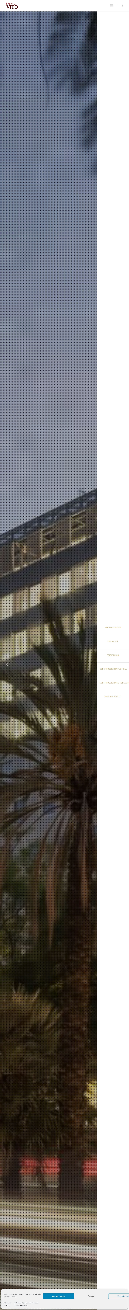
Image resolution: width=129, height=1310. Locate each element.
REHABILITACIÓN (113, 627)
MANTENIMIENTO (112, 696)
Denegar (91, 1296)
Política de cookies (7, 1304)
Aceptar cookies (58, 1296)
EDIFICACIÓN (113, 655)
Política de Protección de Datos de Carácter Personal (27, 1304)
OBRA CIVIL (113, 641)
